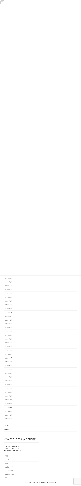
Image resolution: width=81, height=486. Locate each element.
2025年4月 (8, 339)
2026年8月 (8, 278)
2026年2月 (8, 301)
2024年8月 (8, 369)
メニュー (7, 459)
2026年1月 (8, 305)
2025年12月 (8, 308)
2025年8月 (8, 324)
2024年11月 (8, 358)
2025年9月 (8, 320)
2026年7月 (8, 282)
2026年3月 (8, 297)
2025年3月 (8, 343)
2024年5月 (8, 381)
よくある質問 (9, 470)
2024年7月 (8, 373)
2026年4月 (8, 293)
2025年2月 (8, 346)
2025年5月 (8, 335)
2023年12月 (8, 400)
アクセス (6, 425)
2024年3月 (8, 388)
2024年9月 (8, 365)
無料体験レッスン (10, 474)
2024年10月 (8, 362)
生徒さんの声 (9, 467)
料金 (6, 463)
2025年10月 (8, 316)
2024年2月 (8, 392)
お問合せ (6, 429)
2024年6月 (8, 377)
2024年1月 (8, 396)
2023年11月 (8, 403)
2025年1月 (8, 350)
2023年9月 (8, 411)
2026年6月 (8, 286)
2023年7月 (8, 419)
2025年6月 (8, 331)
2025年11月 (8, 312)
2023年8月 (8, 415)
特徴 (6, 456)
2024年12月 (8, 354)
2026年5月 (8, 289)
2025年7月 (8, 327)
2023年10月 (8, 407)
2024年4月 (8, 384)
